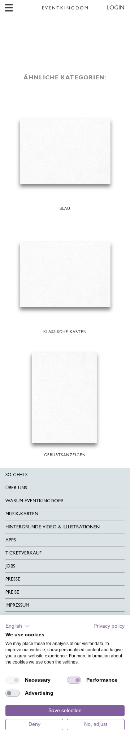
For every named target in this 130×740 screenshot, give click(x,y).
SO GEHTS (16, 474)
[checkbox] (12, 680)
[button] (17, 626)
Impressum (17, 605)
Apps (10, 539)
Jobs (10, 566)
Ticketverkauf (23, 553)
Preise (12, 592)
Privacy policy (109, 626)
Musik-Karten (21, 513)
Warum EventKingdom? (34, 500)
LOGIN (116, 7)
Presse (12, 579)
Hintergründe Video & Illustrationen (52, 526)
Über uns (16, 487)
